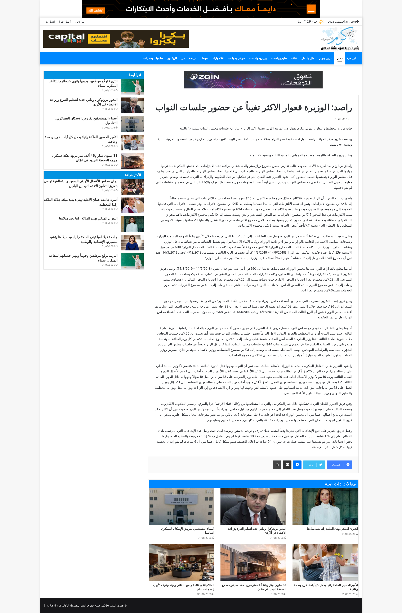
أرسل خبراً (65, 21)
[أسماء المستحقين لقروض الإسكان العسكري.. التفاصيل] (181, 506)
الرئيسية (352, 58)
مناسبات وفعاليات (153, 58)
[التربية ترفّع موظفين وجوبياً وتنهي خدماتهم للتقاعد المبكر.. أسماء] (132, 87)
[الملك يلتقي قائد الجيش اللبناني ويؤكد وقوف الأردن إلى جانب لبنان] (181, 562)
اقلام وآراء (218, 58)
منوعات (204, 58)
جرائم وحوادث (236, 58)
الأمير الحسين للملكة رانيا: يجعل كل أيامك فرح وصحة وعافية (326, 587)
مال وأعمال (307, 58)
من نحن (79, 21)
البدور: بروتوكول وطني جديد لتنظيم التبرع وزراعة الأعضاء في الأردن (257, 531)
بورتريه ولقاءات (258, 58)
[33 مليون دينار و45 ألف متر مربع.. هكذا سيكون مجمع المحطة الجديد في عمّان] (253, 562)
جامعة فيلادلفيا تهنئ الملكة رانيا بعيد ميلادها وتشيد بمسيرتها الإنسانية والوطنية (83, 239)
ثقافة (294, 58)
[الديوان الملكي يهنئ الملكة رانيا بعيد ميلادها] (325, 506)
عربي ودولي (325, 58)
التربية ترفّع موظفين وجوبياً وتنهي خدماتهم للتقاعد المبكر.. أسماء (83, 83)
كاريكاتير (172, 58)
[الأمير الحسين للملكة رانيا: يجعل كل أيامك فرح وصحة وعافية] (325, 562)
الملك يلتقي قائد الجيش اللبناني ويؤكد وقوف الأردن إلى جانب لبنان (183, 587)
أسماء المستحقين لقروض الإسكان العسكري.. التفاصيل (187, 531)
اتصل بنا (50, 21)
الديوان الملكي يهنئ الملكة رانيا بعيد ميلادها (332, 529)
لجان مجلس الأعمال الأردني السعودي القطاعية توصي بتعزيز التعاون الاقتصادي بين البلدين (80, 183)
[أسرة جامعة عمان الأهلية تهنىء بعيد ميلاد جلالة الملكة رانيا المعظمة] (132, 205)
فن (183, 58)
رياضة (192, 58)
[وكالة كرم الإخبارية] (340, 38)
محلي (339, 58)
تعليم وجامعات (279, 58)
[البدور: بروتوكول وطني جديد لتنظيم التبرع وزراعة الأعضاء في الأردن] (253, 506)
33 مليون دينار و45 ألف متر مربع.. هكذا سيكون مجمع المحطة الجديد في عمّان (254, 587)
